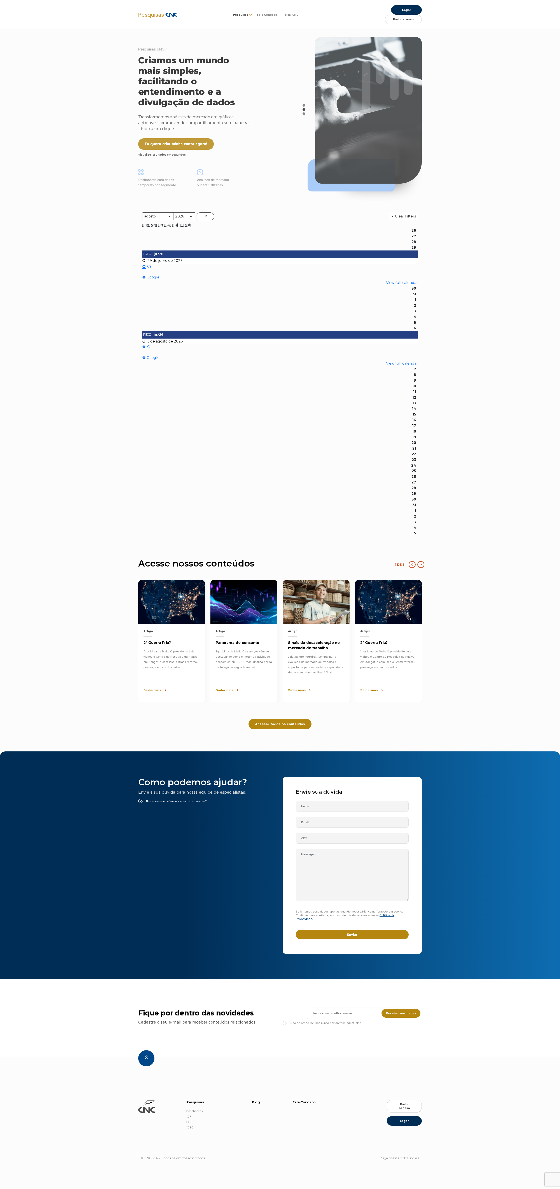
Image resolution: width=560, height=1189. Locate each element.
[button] (304, 105)
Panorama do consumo (237, 643)
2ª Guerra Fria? (157, 643)
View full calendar (402, 283)
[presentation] (420, 564)
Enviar (352, 934)
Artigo (148, 631)
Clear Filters (405, 216)
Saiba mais (152, 690)
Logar (406, 10)
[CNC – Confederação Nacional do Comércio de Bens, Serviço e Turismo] (140, 14)
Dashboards (194, 1111)
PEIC (189, 1122)
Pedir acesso (403, 19)
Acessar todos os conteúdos (280, 724)
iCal (150, 266)
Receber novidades (401, 1013)
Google (153, 277)
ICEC (189, 1127)
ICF (188, 1116)
